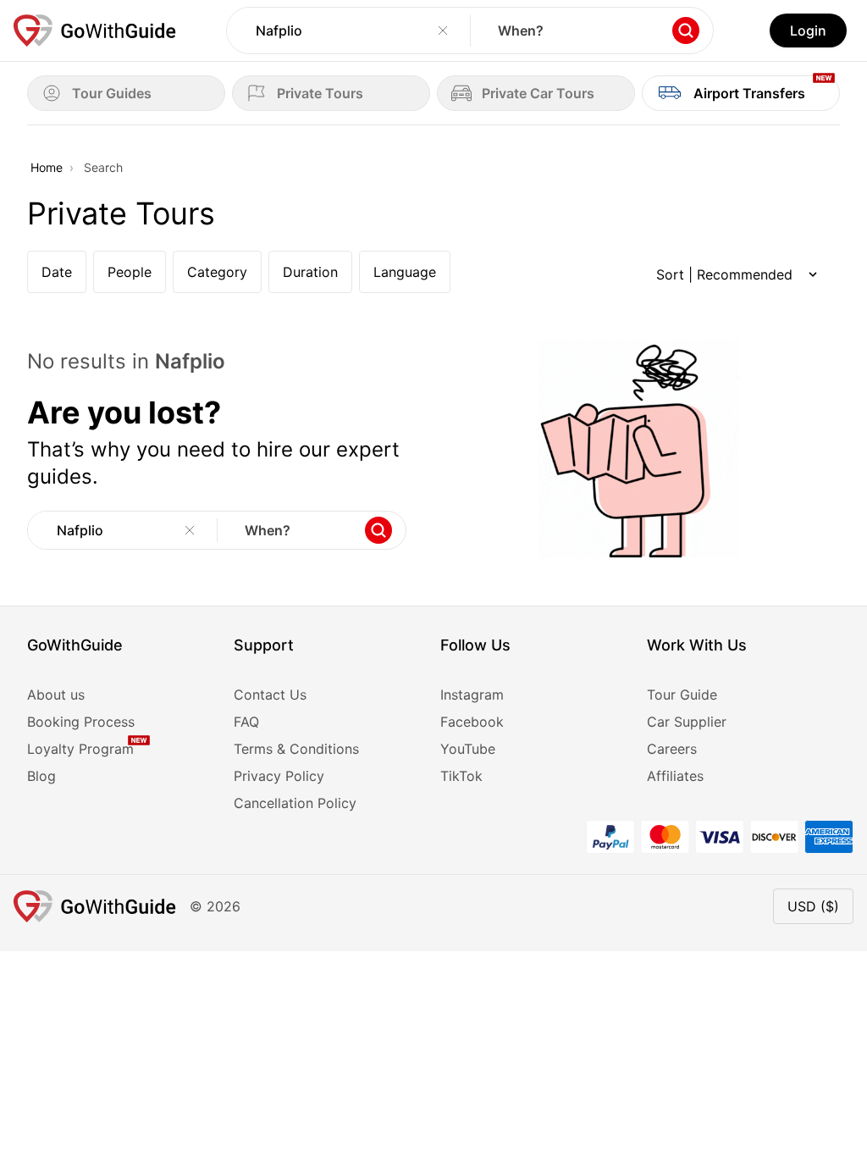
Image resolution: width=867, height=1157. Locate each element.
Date (56, 271)
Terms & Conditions (296, 748)
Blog (41, 775)
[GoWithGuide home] (95, 30)
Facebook (472, 721)
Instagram (472, 694)
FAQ (246, 721)
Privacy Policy (279, 775)
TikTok (461, 775)
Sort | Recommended (724, 274)
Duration (310, 271)
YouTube (467, 748)
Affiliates (675, 775)
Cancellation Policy (295, 802)
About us (56, 694)
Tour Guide (682, 694)
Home (46, 167)
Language (404, 271)
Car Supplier (686, 721)
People (130, 271)
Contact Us (270, 694)
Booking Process (81, 721)
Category (217, 271)
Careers (672, 748)
